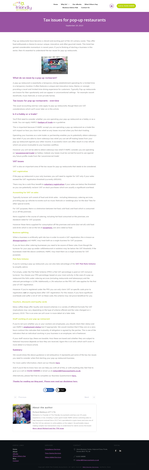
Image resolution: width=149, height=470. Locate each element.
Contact (16, 461)
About (15, 451)
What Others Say (19, 456)
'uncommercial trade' (25, 153)
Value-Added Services (53, 457)
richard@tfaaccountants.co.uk (87, 460)
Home (15, 449)
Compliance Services (52, 449)
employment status (32, 327)
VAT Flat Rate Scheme (86, 264)
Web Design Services (91, 467)
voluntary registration (54, 184)
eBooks (15, 454)
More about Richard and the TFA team (48, 428)
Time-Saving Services (53, 453)
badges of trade (45, 122)
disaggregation (20, 240)
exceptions (47, 227)
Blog (14, 458)
